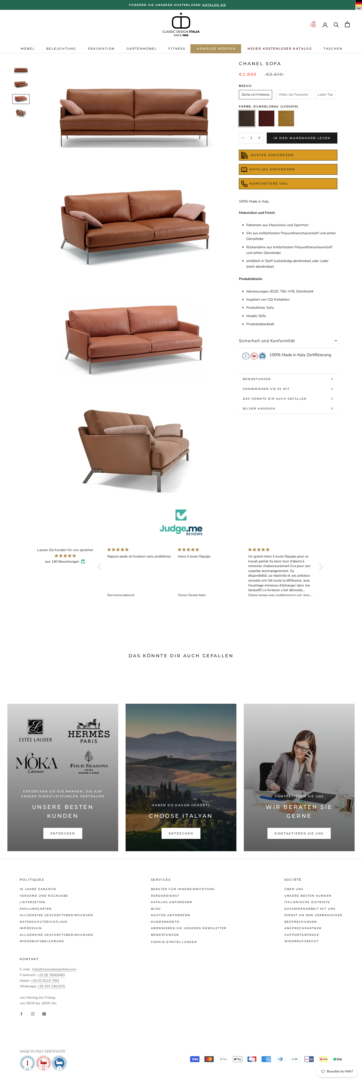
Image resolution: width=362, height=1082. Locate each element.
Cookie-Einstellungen (174, 942)
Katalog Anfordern (272, 169)
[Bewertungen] (181, 522)
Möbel (28, 48)
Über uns (294, 889)
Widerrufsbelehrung (42, 941)
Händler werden (216, 48)
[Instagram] (32, 1014)
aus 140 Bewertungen (62, 561)
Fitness (176, 48)
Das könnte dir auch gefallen (275, 398)
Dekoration (101, 48)
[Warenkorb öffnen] (347, 24)
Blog (156, 908)
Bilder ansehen (259, 408)
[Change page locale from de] (359, 5)
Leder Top (325, 94)
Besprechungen (300, 921)
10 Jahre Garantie (38, 889)
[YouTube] (44, 1014)
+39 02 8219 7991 (45, 980)
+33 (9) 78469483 (51, 975)
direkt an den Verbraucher (313, 915)
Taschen (333, 48)
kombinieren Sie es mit (266, 389)
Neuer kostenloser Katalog (279, 48)
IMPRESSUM (31, 928)
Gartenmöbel (142, 48)
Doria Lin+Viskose (255, 94)
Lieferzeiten (32, 902)
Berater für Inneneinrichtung (183, 889)
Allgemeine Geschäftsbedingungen (56, 915)
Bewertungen (257, 379)
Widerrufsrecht (301, 941)
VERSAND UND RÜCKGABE (44, 895)
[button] (100, 566)
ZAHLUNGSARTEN (36, 908)
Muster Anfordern (271, 155)
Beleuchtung (61, 48)
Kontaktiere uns (268, 183)
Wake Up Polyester (293, 94)
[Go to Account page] (325, 24)
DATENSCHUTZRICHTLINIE (43, 921)
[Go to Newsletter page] (312, 24)
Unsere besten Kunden (308, 895)
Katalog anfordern (171, 902)
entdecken (62, 833)
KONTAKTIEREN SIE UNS (299, 833)
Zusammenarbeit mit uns (310, 908)
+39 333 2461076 (51, 986)
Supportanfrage (301, 934)
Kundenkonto (165, 921)
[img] (65, 556)
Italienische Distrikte (307, 902)
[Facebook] (21, 1014)
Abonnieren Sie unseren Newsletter (189, 928)
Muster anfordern (170, 915)
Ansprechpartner (303, 928)
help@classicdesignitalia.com (54, 969)
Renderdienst (165, 895)
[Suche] (336, 24)
